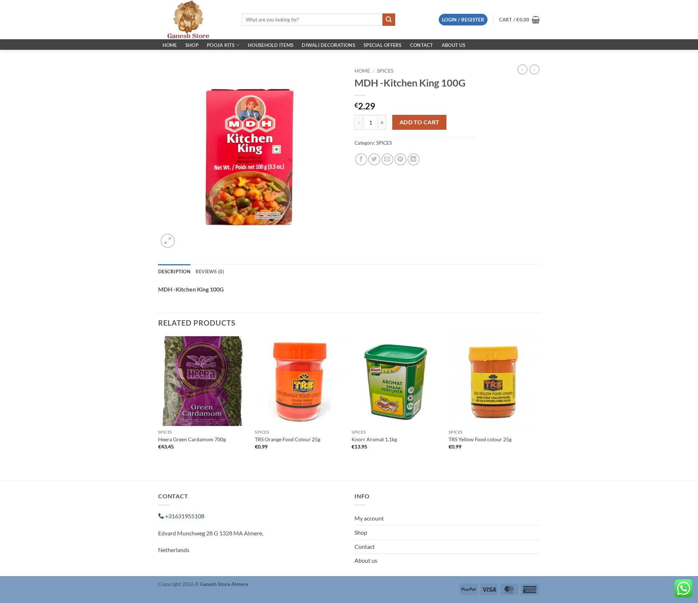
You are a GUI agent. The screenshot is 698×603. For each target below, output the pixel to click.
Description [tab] (174, 271)
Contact (421, 45)
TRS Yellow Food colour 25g (480, 439)
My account (369, 518)
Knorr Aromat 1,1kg (374, 439)
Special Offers (383, 45)
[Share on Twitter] (374, 159)
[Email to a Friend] (387, 159)
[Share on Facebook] (361, 159)
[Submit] (388, 19)
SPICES (385, 71)
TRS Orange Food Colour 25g (287, 439)
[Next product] (522, 69)
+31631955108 (184, 515)
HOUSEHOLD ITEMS (270, 45)
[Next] (537, 407)
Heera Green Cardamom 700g (192, 439)
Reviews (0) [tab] (210, 271)
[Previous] (158, 407)
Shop (191, 45)
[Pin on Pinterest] (400, 159)
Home (170, 45)
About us (453, 45)
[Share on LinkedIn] (414, 159)
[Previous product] (534, 69)
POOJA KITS (221, 45)
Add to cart (420, 122)
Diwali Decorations (328, 45)
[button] (463, 20)
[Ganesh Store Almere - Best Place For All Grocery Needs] (194, 19)
